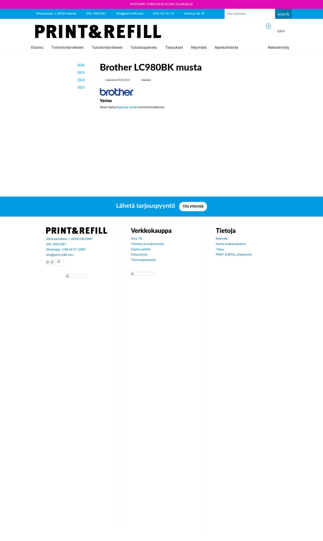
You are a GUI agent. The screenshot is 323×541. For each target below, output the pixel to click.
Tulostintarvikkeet (107, 47)
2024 (81, 80)
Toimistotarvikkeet (67, 47)
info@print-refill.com (59, 255)
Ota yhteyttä (193, 206)
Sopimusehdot (141, 249)
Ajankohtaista (226, 47)
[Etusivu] (98, 31)
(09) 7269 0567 (56, 244)
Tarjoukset (174, 47)
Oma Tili (136, 238)
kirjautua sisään (127, 107)
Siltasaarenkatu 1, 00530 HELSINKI (69, 239)
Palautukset (139, 254)
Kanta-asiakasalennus (231, 244)
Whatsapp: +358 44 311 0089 (65, 249)
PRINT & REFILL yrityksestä (234, 254)
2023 (81, 87)
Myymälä (199, 47)
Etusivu (37, 47)
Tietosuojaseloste (143, 260)
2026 (81, 65)
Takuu (220, 249)
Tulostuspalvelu (144, 47)
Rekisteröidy (278, 47)
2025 (81, 73)
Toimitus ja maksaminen (147, 244)
